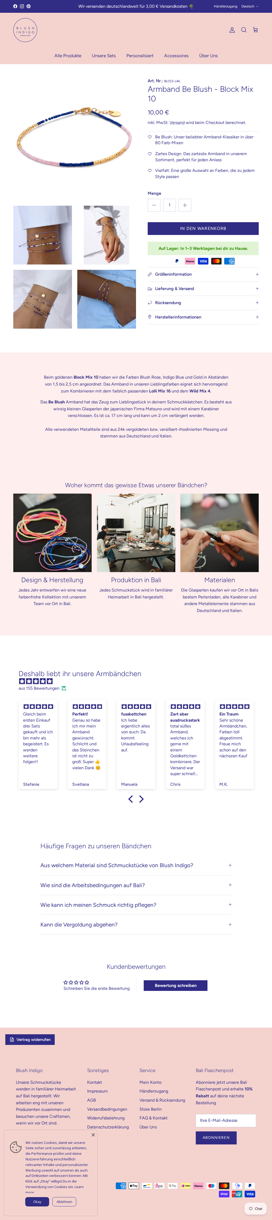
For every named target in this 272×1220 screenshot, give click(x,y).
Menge (154, 193)
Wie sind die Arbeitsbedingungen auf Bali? (92, 885)
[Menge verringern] (154, 205)
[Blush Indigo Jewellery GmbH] (25, 30)
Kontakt (94, 1082)
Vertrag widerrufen (33, 1039)
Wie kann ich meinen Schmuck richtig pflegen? (98, 904)
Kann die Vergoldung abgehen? (78, 924)
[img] (139, 681)
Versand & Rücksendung (162, 1100)
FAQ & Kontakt (153, 1117)
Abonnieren (216, 1137)
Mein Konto (150, 1082)
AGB (91, 1100)
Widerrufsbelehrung (106, 1117)
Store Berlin (150, 1109)
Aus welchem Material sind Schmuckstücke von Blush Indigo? (116, 865)
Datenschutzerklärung (108, 1127)
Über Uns (208, 55)
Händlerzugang (225, 6)
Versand (177, 122)
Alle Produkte (67, 55)
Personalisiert (140, 55)
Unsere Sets (104, 55)
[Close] (93, 1134)
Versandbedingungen (107, 1109)
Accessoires (176, 55)
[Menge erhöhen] (184, 205)
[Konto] (231, 30)
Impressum (97, 1091)
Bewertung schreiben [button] (176, 985)
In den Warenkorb (203, 228)
